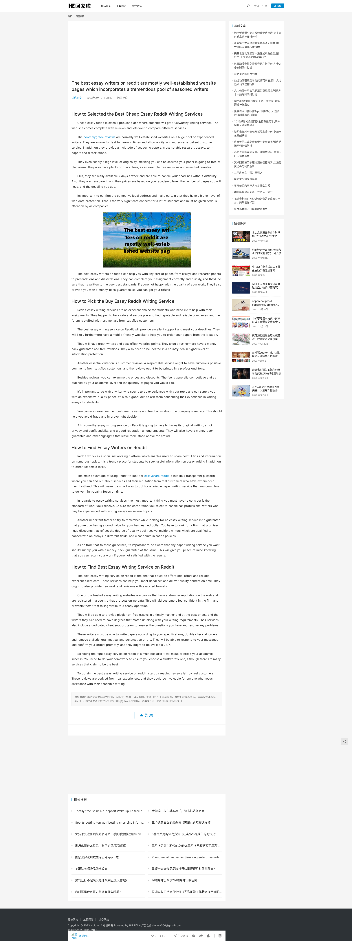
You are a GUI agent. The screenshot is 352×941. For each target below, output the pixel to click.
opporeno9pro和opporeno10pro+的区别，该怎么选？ (264, 304)
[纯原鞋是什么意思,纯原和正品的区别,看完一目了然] (241, 253)
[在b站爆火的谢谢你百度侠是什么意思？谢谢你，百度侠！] (241, 391)
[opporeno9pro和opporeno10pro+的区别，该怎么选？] (241, 305)
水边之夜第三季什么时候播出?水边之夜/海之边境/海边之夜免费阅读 (266, 236)
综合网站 (137, 5)
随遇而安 (77, 97)
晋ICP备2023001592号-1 (83, 929)
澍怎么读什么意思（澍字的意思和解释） (101, 845)
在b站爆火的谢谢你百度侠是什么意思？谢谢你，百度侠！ (266, 390)
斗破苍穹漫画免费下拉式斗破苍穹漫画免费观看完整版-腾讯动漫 (266, 322)
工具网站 (121, 5)
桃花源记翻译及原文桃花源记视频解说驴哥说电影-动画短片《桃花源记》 (266, 339)
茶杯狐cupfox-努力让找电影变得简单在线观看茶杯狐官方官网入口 (266, 356)
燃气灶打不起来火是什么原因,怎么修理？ (101, 880)
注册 (264, 5)
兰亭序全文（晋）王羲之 (248, 172)
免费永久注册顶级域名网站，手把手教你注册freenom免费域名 (109, 834)
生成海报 (182, 935)
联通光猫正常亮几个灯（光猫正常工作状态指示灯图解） (186, 892)
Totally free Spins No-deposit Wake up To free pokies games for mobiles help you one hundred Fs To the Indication (109, 811)
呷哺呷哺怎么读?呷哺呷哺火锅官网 (174, 880)
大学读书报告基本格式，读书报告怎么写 (178, 811)
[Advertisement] (147, 50)
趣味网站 (106, 5)
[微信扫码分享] (193, 936)
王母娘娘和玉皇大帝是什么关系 (252, 185)
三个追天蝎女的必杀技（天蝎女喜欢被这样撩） (182, 822)
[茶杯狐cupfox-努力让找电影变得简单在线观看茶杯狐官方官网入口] (241, 356)
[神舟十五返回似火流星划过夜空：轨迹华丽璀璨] (241, 288)
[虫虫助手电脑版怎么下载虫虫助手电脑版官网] (241, 270)
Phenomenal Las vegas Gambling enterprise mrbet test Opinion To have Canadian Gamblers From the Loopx (186, 857)
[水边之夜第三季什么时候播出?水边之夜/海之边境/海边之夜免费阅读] (241, 236)
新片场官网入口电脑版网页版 (250, 208)
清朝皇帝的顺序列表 (245, 73)
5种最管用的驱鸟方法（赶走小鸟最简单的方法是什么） (186, 834)
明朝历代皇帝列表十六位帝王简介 (253, 192)
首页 (70, 16)
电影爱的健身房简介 (245, 179)
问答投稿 (122, 97)
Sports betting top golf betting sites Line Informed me (109, 822)
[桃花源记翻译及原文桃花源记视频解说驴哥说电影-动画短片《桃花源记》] (241, 339)
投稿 (278, 5)
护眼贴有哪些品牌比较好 (90, 869)
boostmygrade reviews (99, 137)
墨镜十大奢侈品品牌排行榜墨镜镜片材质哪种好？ (183, 869)
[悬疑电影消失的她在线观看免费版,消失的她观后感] (241, 373)
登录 (256, 5)
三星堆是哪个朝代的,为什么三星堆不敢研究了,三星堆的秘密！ (186, 845)
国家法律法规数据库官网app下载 (96, 857)
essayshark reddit (156, 476)
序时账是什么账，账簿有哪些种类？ (98, 892)
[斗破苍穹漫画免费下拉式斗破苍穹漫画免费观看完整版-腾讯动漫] (241, 322)
